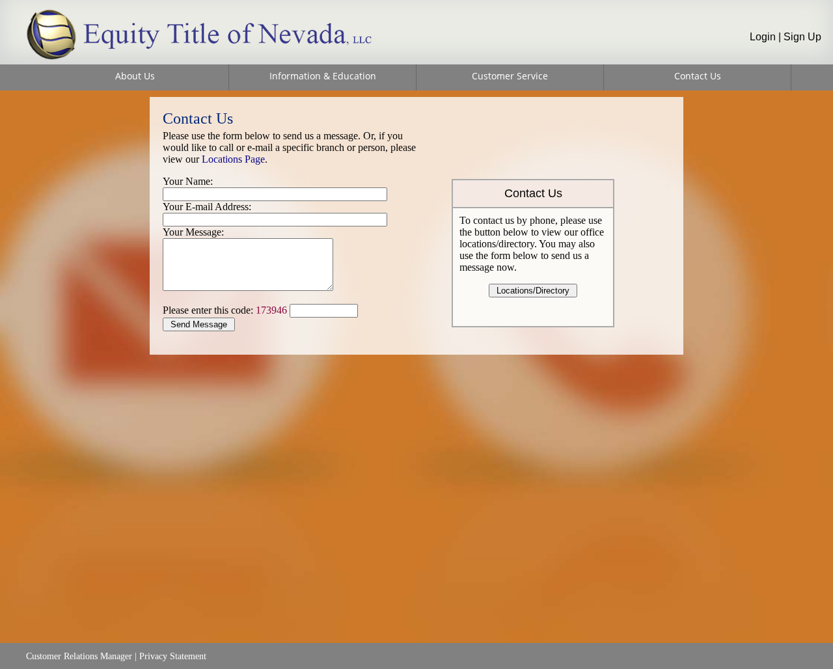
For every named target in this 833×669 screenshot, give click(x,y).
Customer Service (510, 76)
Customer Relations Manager (79, 656)
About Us (135, 76)
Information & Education (322, 76)
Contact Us (697, 76)
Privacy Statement (172, 656)
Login (763, 36)
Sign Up (802, 36)
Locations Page (233, 159)
